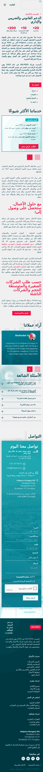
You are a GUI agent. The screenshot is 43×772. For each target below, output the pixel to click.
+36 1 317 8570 (15, 464)
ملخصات (9, 633)
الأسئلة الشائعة (31, 98)
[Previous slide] (37, 157)
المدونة (10, 625)
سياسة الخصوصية (22, 577)
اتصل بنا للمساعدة (21, 313)
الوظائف (10, 630)
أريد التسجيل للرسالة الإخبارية (24, 581)
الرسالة (35, 563)
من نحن (10, 622)
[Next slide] (30, 157)
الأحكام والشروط (19, 765)
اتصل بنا (35, 85)
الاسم (36, 528)
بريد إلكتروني (33, 536)
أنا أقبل (25, 577)
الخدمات (35, 14)
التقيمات (33, 94)
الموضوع (35, 553)
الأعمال (28, 14)
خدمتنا (34, 91)
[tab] (23, 150)
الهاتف (36, 544)
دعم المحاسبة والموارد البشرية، (20, 244)
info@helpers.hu (14, 468)
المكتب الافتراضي (19, 267)
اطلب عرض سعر (28, 146)
